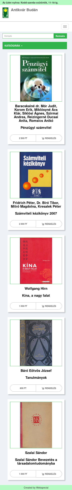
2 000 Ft (23, 223)
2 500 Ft (23, 138)
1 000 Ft (23, 306)
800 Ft (23, 388)
